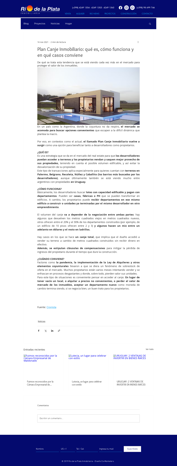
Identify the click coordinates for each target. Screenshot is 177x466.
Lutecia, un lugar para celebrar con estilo (87, 383)
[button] (150, 24)
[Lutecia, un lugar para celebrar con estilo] (89, 365)
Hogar (68, 23)
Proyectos (39, 23)
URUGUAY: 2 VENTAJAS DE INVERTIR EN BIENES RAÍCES (131, 383)
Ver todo (149, 349)
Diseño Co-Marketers (104, 461)
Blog (26, 23)
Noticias (55, 23)
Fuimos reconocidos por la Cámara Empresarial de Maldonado (40, 383)
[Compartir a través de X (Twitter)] (45, 330)
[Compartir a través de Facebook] (38, 330)
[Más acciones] (138, 42)
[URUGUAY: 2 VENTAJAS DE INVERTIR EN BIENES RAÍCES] (133, 365)
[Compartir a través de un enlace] (59, 330)
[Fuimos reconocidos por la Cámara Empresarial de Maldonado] (44, 365)
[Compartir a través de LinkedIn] (52, 330)
